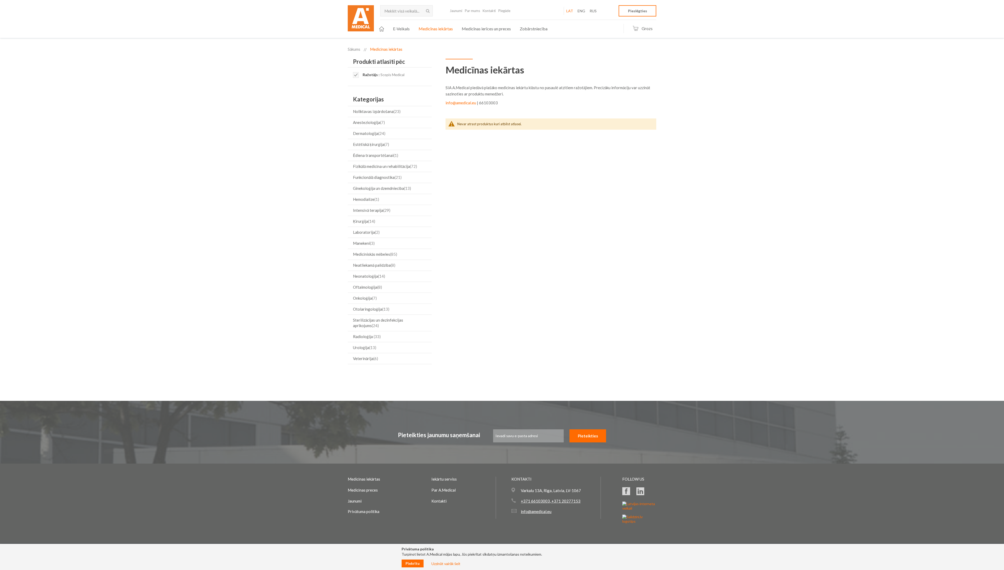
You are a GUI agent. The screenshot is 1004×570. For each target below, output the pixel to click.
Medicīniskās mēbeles (374, 254)
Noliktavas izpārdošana (376, 111)
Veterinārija (365, 358)
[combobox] (406, 10)
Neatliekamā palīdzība (373, 265)
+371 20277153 (565, 501)
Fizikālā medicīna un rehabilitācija (384, 166)
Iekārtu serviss (444, 479)
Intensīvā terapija (371, 210)
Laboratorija (365, 232)
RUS (593, 11)
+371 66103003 (535, 501)
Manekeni (363, 243)
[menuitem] (381, 28)
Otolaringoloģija (370, 309)
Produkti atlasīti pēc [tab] (379, 61)
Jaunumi (456, 11)
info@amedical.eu (461, 102)
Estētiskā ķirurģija (370, 144)
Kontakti (489, 11)
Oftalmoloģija (367, 287)
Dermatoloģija (368, 133)
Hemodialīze (365, 199)
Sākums (354, 49)
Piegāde (504, 11)
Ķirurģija (363, 221)
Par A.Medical (443, 490)
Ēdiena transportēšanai (375, 155)
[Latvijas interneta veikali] (639, 508)
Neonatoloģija (368, 276)
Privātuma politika (363, 511)
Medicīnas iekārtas (364, 479)
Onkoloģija (364, 298)
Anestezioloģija (368, 122)
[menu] (463, 28)
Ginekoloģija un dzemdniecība (381, 188)
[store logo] (361, 20)
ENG (581, 11)
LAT (569, 11)
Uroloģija (364, 347)
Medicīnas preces (363, 490)
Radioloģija (366, 336)
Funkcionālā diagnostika (376, 177)
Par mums (472, 11)
